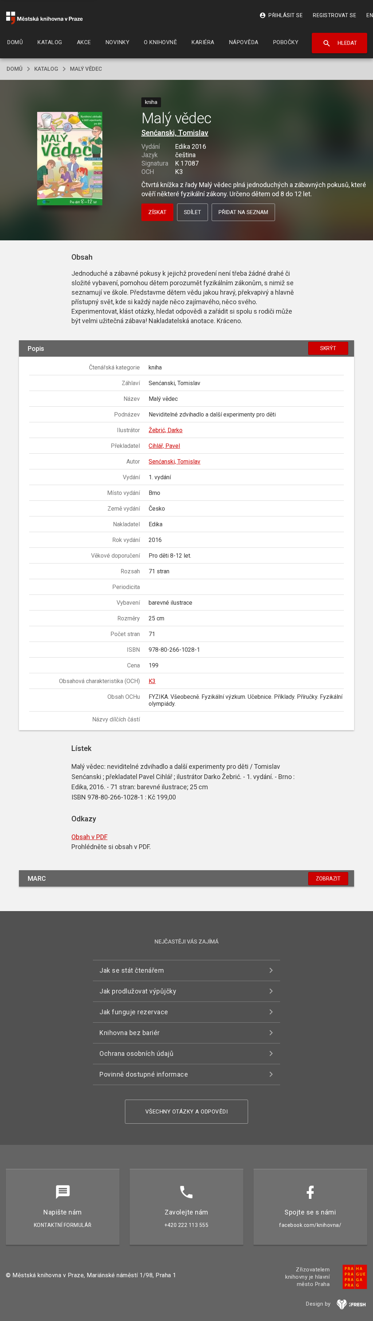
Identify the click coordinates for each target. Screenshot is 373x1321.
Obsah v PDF (89, 837)
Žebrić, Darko (165, 430)
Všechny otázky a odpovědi (186, 1111)
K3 (152, 681)
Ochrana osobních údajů (136, 1053)
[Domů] (44, 18)
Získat (157, 212)
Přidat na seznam (243, 212)
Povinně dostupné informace (143, 1074)
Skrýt (328, 348)
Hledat (339, 43)
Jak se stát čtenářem (131, 970)
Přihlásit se (281, 15)
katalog (46, 69)
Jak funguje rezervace (133, 1012)
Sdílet (192, 212)
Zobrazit (328, 879)
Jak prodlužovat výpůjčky (137, 991)
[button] (70, 159)
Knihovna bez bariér (129, 1033)
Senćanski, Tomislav (174, 132)
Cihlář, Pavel (164, 445)
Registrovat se (334, 15)
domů (15, 69)
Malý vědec (86, 69)
